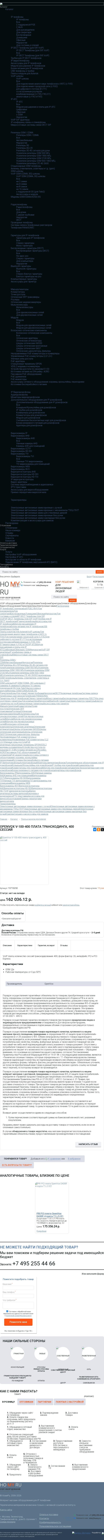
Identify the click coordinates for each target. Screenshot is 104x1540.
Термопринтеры (18, 500)
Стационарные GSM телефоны (26, 166)
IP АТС (14, 99)
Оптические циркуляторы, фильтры (33, 351)
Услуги (3, 549)
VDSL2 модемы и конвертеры (25, 366)
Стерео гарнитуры (25, 243)
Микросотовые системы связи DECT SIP (31, 125)
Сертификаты (12, 535)
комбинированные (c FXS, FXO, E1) (33, 94)
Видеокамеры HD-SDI (21, 451)
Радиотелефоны (19, 204)
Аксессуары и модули (27, 194)
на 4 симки (21, 184)
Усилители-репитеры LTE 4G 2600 (32, 163)
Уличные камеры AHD (26, 443)
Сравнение (99, 587)
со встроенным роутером (29, 91)
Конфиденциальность (50, 1522)
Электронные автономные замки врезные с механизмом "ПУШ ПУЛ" (45, 510)
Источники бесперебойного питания (29, 384)
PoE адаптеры (18, 361)
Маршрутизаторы (19, 289)
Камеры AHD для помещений (30, 446)
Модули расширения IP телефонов (28, 65)
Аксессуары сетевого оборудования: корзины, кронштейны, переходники (47, 382)
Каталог (3, 7)
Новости (9, 538)
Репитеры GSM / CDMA (22, 132)
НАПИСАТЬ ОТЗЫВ (88, 1144)
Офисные (20, 40)
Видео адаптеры (19, 482)
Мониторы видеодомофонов (25, 397)
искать (99, 572)
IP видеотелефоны (20, 60)
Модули (14, 317)
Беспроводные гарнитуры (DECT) (27, 248)
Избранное (84, 587)
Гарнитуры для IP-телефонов (25, 235)
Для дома (21, 212)
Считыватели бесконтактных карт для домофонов (41, 420)
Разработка (96, 1533)
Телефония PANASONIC (22, 227)
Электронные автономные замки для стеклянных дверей (39, 513)
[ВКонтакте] (94, 829)
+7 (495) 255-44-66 (43, 582)
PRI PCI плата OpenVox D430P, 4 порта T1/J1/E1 (50, 1215)
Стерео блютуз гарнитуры (29, 274)
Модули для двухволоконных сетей (33, 328)
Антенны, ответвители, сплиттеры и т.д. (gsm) (33, 168)
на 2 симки (21, 181)
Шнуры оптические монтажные (31, 346)
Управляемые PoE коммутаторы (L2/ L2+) (31, 356)
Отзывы (9, 533)
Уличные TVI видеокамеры (29, 461)
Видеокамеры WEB (20, 466)
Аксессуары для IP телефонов (26, 63)
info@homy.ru (42, 585)
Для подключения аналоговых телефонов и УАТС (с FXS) (44, 83)
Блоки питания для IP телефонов (27, 68)
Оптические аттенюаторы (29, 340)
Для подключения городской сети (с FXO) (37, 86)
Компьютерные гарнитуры (24, 279)
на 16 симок (22, 189)
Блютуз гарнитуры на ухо (28, 276)
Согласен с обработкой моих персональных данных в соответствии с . (18, 1314)
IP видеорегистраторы (22, 479)
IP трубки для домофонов (29, 410)
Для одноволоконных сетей (30, 312)
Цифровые (21, 109)
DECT (18, 220)
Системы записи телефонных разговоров (31, 225)
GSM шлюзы (17, 171)
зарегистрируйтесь (71, 905)
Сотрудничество (7, 547)
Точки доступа (18, 294)
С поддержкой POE (25, 24)
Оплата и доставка (8, 543)
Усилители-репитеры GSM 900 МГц (33, 153)
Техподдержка (6, 564)
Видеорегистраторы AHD (23, 471)
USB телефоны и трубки (22, 71)
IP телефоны (17, 17)
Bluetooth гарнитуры (21, 266)
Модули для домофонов (28, 417)
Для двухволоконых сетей (29, 315)
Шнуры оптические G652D (29, 343)
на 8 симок (21, 186)
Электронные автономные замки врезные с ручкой (36, 507)
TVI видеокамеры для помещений (33, 464)
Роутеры (15, 299)
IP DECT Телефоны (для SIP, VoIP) (27, 48)
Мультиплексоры (19, 304)
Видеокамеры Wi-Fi (20, 469)
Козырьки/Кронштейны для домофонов (36, 407)
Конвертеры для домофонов (30, 412)
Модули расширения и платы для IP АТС (35, 107)
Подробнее (41, 1231)
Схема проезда (7, 1522)
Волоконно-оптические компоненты (29, 330)
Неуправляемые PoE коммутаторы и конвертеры (35, 353)
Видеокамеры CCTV (21, 448)
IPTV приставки (18, 487)
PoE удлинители (18, 376)
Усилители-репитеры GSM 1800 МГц (33, 155)
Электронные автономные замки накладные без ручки (38, 518)
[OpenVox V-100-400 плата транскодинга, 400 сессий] (24, 860)
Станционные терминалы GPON (26, 364)
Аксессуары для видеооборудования (29, 489)
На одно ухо (22, 256)
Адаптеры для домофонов (29, 425)
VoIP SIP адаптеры (20, 119)
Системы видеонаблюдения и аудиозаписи (32, 484)
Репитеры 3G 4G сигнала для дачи (33, 150)
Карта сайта (6, 1509)
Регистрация (98, 576)
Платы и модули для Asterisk (24, 73)
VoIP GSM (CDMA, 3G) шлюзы (25, 173)
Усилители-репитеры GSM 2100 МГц (33, 158)
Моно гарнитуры (24, 245)
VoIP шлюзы (17, 76)
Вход (89, 576)
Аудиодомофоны (19, 394)
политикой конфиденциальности (18, 1316)
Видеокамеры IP (19, 433)
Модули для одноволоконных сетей (33, 325)
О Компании (5, 525)
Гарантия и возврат (9, 545)
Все (18, 22)
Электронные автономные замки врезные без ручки (37, 515)
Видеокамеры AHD (20, 435)
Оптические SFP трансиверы (25, 297)
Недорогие (21, 42)
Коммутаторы (18, 292)
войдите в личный (43, 905)
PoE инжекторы (19, 379)
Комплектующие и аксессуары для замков (32, 520)
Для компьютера (24, 261)
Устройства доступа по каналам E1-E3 (30, 369)
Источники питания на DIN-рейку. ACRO (30, 371)
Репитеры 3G (22, 145)
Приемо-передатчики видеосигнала (28, 492)
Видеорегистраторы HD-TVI (24, 477)
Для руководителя (25, 30)
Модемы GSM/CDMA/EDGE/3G (26, 197)
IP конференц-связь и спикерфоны (28, 122)
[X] (102, 829)
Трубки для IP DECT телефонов (26, 58)
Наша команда (12, 530)
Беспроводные (23, 35)
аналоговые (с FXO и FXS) (29, 96)
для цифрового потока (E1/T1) (31, 89)
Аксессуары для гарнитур (23, 281)
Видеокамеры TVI (20, 453)
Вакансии (10, 540)
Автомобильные (24, 140)
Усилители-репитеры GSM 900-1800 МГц (35, 161)
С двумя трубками (25, 215)
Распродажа (11, 523)
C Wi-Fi (19, 27)
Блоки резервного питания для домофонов (37, 423)
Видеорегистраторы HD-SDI (24, 474)
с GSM (19, 114)
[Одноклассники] (98, 829)
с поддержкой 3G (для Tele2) (30, 191)
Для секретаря (23, 32)
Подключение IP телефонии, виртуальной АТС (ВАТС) (31, 562)
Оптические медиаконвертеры (26, 302)
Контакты (4, 567)
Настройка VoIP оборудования (21, 554)
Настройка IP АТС (14, 557)
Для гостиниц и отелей (27, 45)
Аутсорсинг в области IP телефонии (23, 559)
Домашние (21, 37)
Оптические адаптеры (27, 338)
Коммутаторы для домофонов (31, 415)
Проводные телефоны (22, 222)
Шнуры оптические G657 (28, 348)
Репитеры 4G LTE (24, 148)
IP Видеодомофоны (20, 392)
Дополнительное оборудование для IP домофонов (36, 399)
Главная (3, 819)
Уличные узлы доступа (22, 358)
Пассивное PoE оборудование (26, 374)
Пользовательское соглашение (55, 1526)
